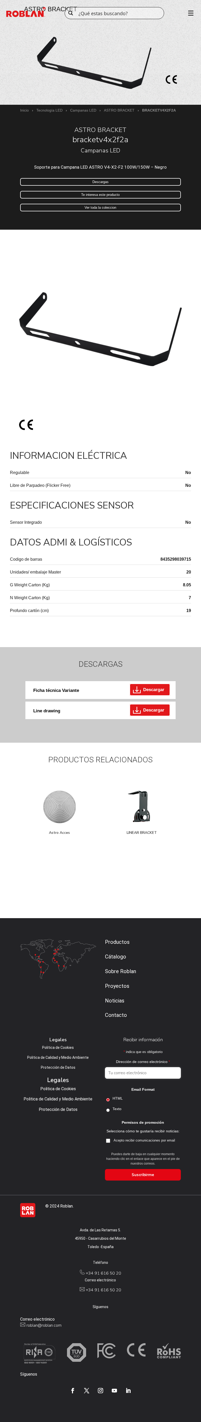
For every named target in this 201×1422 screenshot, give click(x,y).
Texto (117, 1109)
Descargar (153, 689)
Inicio (24, 110)
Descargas (100, 182)
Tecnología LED (49, 110)
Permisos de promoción (143, 1122)
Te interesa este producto (100, 195)
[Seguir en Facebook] (73, 1390)
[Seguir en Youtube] (114, 1390)
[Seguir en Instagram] (100, 1390)
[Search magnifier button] (70, 13)
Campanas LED (83, 110)
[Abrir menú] (189, 13)
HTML (118, 1098)
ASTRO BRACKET (119, 110)
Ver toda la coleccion (100, 208)
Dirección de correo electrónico (143, 1062)
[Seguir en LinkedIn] (128, 1390)
